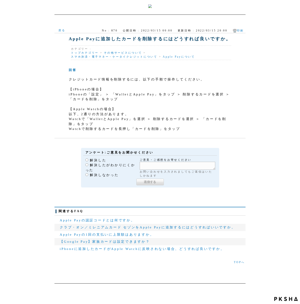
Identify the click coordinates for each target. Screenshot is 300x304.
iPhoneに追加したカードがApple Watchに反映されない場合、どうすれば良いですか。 (142, 249)
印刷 (240, 30)
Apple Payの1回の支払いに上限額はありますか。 (107, 234)
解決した (98, 160)
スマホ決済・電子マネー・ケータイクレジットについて (114, 56)
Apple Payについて (179, 56)
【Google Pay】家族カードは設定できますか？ (105, 241)
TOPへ (239, 262)
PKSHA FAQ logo (286, 299)
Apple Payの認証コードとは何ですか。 (97, 220)
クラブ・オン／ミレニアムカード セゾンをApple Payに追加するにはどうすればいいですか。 (147, 227)
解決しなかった (104, 175)
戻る (61, 30)
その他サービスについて (123, 52)
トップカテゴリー (85, 52)
